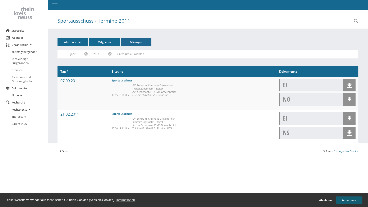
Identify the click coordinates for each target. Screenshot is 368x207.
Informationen (72, 42)
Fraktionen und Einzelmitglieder (22, 79)
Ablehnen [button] (325, 200)
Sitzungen (136, 42)
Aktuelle (17, 95)
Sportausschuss (122, 80)
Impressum (19, 116)
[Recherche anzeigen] (355, 21)
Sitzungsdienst (346, 151)
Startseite (18, 30)
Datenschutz (20, 124)
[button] (24, 44)
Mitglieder (104, 42)
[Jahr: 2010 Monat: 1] (85, 54)
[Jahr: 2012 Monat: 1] (109, 54)
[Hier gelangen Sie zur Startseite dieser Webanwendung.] (24, 13)
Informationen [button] (125, 200)
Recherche (18, 102)
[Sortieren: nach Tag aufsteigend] (67, 71)
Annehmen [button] (349, 200)
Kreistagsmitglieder (24, 52)
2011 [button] (96, 54)
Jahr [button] (73, 54)
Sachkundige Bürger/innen (20, 61)
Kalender (17, 37)
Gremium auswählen (130, 54)
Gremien (17, 70)
